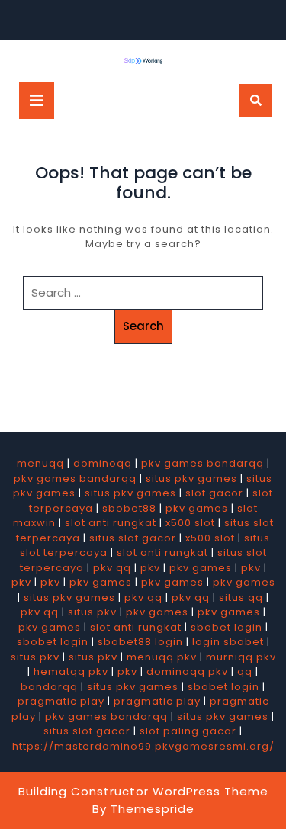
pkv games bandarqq (202, 463)
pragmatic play (61, 701)
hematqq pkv (71, 671)
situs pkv (92, 612)
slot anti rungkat (110, 523)
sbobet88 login (140, 642)
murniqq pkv (241, 657)
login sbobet (228, 642)
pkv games (196, 508)
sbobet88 (129, 508)
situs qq (241, 597)
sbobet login (226, 627)
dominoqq (102, 463)
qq (244, 671)
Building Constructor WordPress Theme (143, 791)
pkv (150, 568)
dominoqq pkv (187, 671)
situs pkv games (191, 478)
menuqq (40, 463)
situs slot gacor (132, 538)
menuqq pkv (162, 657)
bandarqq (49, 687)
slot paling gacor (188, 731)
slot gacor (214, 493)
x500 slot (190, 523)
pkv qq (112, 568)
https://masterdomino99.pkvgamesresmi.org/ (143, 746)
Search (143, 326)
